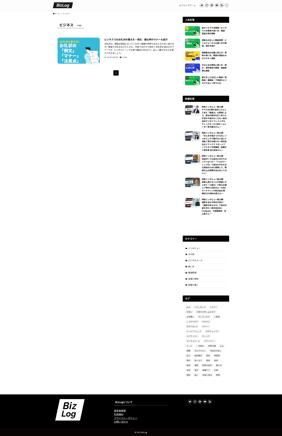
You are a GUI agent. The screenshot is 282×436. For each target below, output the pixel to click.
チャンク (206, 336)
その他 (191, 254)
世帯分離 (212, 345)
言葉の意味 (193, 278)
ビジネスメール (195, 260)
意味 (208, 360)
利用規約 (118, 414)
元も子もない (200, 350)
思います (198, 360)
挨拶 (216, 360)
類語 (218, 375)
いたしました (200, 307)
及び (188, 355)
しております (192, 321)
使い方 (191, 266)
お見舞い (190, 316)
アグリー (206, 326)
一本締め (200, 345)
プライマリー (209, 341)
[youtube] (217, 5)
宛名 (208, 355)
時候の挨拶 (207, 365)
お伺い (189, 311)
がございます (204, 316)
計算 (216, 370)
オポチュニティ (212, 331)
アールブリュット (194, 331)
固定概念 (198, 355)
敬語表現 (192, 272)
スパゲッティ (192, 336)
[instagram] (207, 5)
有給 (188, 370)
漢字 (196, 370)
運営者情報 (120, 410)
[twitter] (202, 5)
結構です (206, 370)
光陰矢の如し (215, 350)
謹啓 (188, 375)
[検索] (227, 5)
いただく (214, 307)
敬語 (196, 365)
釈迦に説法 (207, 375)
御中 (188, 360)
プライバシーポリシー (125, 418)
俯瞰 (188, 350)
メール (189, 345)
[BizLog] (63, 5)
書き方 (219, 365)
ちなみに (206, 321)
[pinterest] (212, 5)
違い (196, 375)
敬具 (188, 365)
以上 (222, 345)
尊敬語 (217, 355)
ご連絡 (217, 316)
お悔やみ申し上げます (205, 311)
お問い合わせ (121, 422)
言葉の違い (193, 284)
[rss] (222, 5)
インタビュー (194, 248)
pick (188, 307)
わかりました (192, 326)
